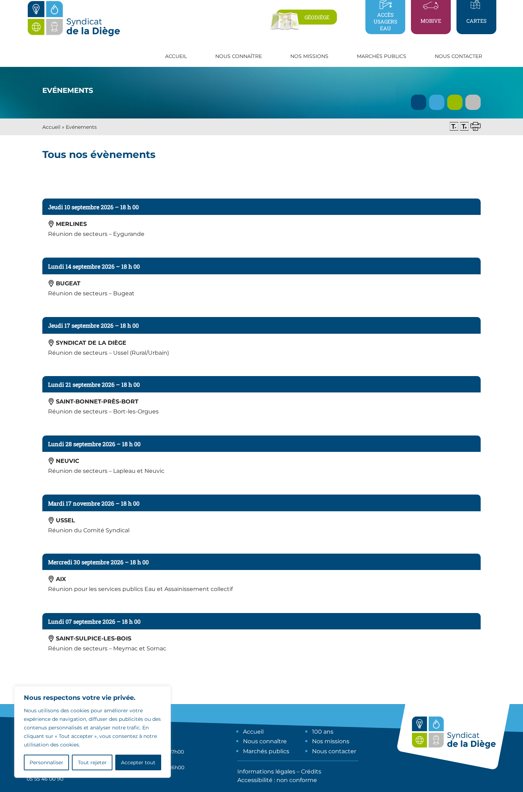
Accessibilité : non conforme (277, 780)
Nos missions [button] (309, 56)
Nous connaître (265, 741)
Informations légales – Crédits (279, 771)
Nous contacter (458, 56)
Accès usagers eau (385, 21)
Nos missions (330, 741)
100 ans (322, 731)
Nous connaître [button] (238, 56)
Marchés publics (266, 751)
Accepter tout (138, 762)
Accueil (176, 56)
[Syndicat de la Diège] (74, 36)
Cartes (476, 20)
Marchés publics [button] (381, 56)
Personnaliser (46, 762)
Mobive (431, 20)
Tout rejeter (92, 762)
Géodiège (317, 17)
